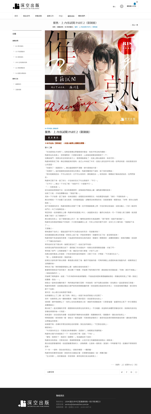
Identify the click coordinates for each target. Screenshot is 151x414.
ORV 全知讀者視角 (21, 62)
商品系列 (26, 16)
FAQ (60, 16)
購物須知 (71, 16)
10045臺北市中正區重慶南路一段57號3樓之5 (82, 401)
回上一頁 (135, 25)
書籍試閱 (38, 16)
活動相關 (18, 89)
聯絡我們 (81, 16)
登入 (114, 6)
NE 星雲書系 (19, 57)
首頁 (16, 16)
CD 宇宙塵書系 (20, 51)
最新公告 (50, 16)
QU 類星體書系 (20, 68)
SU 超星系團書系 (20, 73)
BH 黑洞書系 (69, 27)
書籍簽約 (18, 84)
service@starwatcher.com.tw (77, 404)
